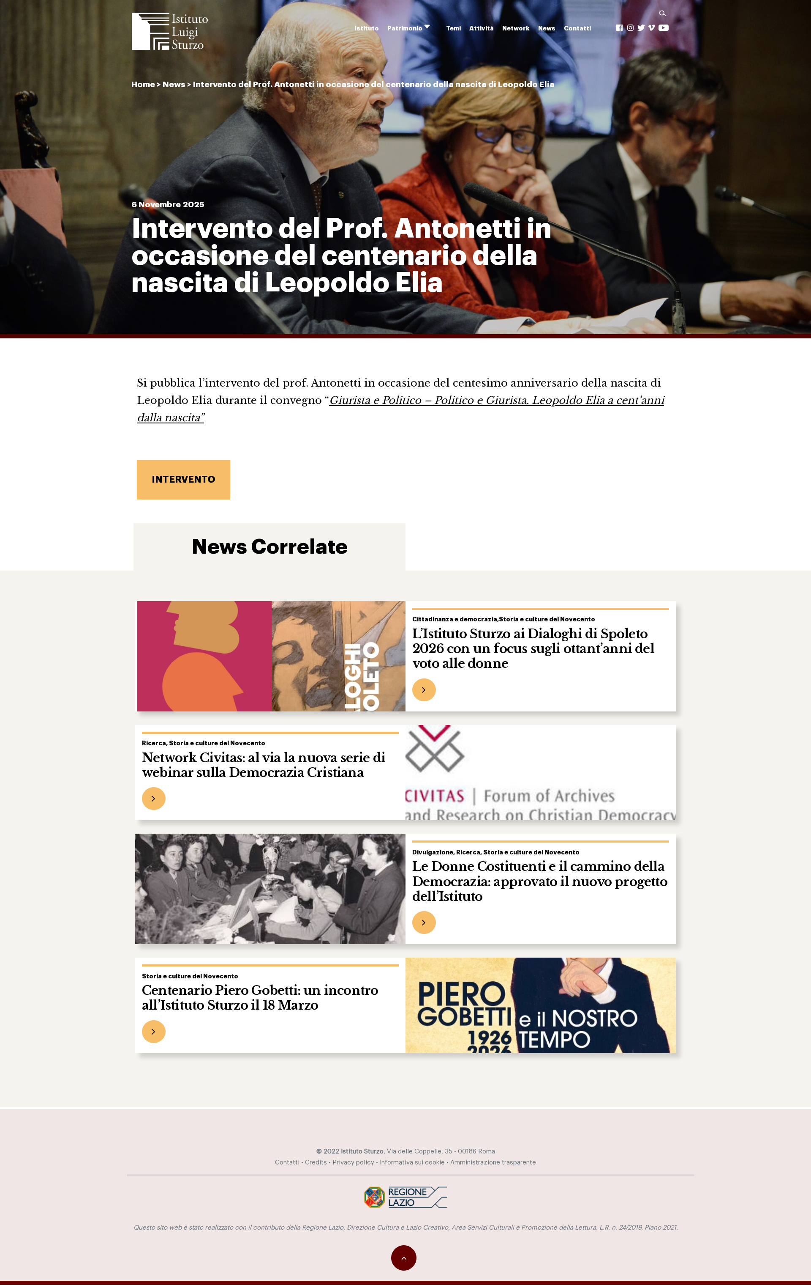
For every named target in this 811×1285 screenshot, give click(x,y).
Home (143, 84)
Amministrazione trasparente (493, 1162)
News (546, 28)
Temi (453, 28)
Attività (481, 28)
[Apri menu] (432, 27)
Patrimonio (404, 28)
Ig (630, 27)
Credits (316, 1162)
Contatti (577, 28)
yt (663, 27)
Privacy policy (353, 1162)
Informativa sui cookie (412, 1162)
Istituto (366, 28)
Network (516, 28)
